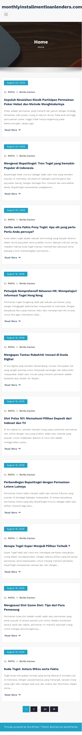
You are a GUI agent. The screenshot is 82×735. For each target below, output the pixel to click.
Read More (11, 130)
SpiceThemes (70, 727)
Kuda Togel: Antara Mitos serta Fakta (31, 669)
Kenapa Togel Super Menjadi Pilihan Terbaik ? (37, 546)
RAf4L (11, 92)
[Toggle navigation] (6, 14)
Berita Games (27, 92)
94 (45, 709)
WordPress (33, 727)
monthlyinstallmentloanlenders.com (42, 6)
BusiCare (55, 727)
